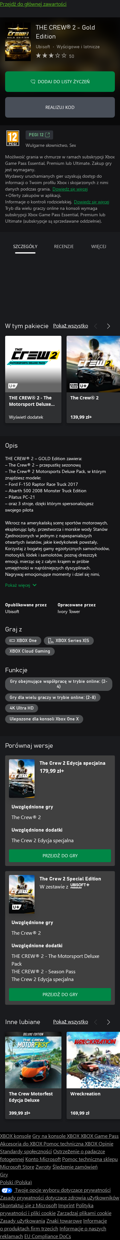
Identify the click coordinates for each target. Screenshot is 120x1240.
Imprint (66, 1205)
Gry (4, 1174)
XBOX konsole (15, 1135)
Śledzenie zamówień (75, 1166)
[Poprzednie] (95, 326)
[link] (33, 379)
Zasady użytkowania (22, 1220)
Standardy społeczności (26, 1151)
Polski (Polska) (16, 1182)
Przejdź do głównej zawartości (33, 3)
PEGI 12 (36, 135)
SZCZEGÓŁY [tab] (25, 246)
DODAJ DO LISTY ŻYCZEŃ (64, 81)
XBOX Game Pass (100, 1135)
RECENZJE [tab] (64, 246)
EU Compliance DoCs (47, 1236)
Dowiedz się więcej (70, 189)
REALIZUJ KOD (60, 107)
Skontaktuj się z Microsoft (28, 1205)
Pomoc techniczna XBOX (71, 1143)
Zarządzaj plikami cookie (84, 1212)
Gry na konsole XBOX (56, 1135)
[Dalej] (108, 326)
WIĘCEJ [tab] (98, 246)
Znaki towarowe (64, 1220)
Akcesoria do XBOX (22, 1143)
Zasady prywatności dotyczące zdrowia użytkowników (59, 1197)
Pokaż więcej (17, 585)
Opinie (106, 1143)
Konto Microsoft (43, 1158)
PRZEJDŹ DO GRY (60, 855)
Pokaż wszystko (70, 325)
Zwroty (43, 1166)
